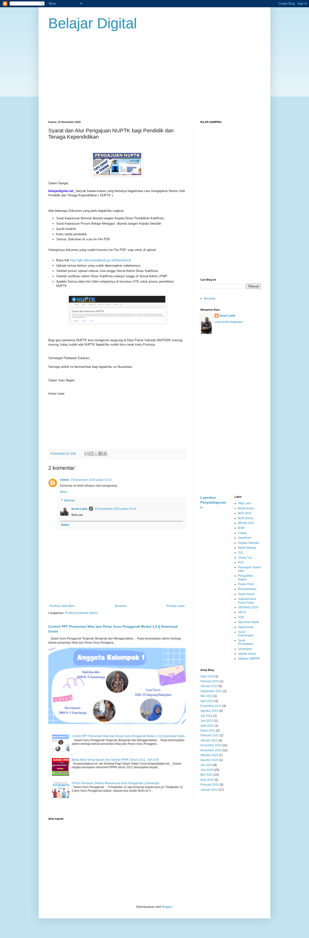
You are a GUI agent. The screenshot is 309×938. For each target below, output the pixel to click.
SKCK (242, 612)
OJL (240, 552)
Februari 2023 (209, 681)
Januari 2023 (209, 686)
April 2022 (207, 701)
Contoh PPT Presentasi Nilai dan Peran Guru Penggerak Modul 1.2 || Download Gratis (128, 736)
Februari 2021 (209, 735)
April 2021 (207, 725)
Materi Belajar (247, 547)
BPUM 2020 (246, 523)
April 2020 (207, 780)
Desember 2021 (211, 706)
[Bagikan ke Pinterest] (105, 453)
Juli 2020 (206, 765)
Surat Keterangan (245, 633)
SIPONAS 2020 (248, 607)
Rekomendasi (247, 589)
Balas (63, 491)
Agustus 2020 (209, 760)
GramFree (244, 538)
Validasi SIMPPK (249, 658)
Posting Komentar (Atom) (81, 613)
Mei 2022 (206, 696)
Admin (64, 480)
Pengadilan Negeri (245, 577)
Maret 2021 (207, 730)
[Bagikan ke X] (95, 453)
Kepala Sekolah (248, 543)
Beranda (120, 606)
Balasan (69, 500)
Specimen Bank (248, 622)
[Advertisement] (154, 79)
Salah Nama (246, 594)
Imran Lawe (79, 509)
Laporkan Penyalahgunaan (213, 502)
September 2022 (211, 691)
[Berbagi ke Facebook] (100, 453)
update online (247, 653)
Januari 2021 (209, 740)
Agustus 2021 (209, 710)
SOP (241, 617)
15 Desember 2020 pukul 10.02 (91, 480)
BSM (241, 528)
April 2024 (207, 676)
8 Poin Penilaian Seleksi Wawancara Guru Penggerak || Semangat (115, 783)
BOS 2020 (245, 513)
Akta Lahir (244, 503)
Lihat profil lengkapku (229, 322)
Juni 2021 (206, 720)
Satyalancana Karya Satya (247, 600)
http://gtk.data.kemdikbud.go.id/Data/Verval (100, 260)
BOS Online (245, 518)
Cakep (242, 533)
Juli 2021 (206, 716)
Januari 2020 (209, 789)
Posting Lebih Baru (62, 606)
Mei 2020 (206, 774)
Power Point (246, 584)
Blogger (167, 907)
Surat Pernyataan (245, 642)
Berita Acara (246, 508)
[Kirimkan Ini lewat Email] (86, 453)
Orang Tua (245, 557)
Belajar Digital (92, 23)
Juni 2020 (206, 770)
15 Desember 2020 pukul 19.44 (115, 509)
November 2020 (211, 750)
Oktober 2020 (209, 755)
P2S (241, 562)
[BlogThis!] (91, 453)
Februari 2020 (209, 784)
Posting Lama (176, 606)
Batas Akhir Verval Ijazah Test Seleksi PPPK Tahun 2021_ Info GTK (115, 759)
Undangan (245, 649)
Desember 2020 (211, 745)
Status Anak (245, 627)
